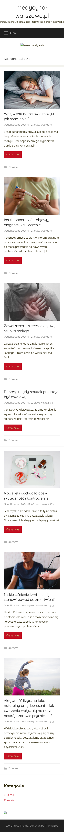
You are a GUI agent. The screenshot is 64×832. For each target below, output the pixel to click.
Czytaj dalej (12, 154)
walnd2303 (47, 124)
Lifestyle (9, 794)
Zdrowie (13, 167)
